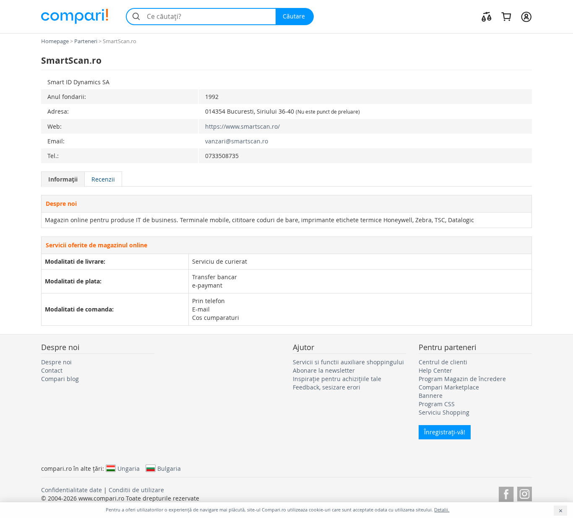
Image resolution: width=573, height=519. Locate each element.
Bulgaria (169, 468)
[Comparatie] (487, 16)
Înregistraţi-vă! (444, 432)
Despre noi (56, 362)
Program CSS (437, 404)
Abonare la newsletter (324, 370)
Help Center (435, 370)
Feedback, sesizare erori (326, 387)
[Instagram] (524, 493)
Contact (52, 370)
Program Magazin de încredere (462, 379)
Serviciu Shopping (444, 412)
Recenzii (103, 179)
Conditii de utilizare (136, 490)
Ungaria (128, 468)
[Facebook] (506, 493)
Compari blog (60, 379)
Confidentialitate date (71, 490)
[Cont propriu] (526, 16)
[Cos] (506, 16)
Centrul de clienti (443, 362)
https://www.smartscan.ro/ (242, 126)
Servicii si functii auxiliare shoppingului (348, 362)
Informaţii (63, 179)
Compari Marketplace (449, 387)
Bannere (431, 396)
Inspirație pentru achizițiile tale (337, 379)
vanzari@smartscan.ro (236, 141)
